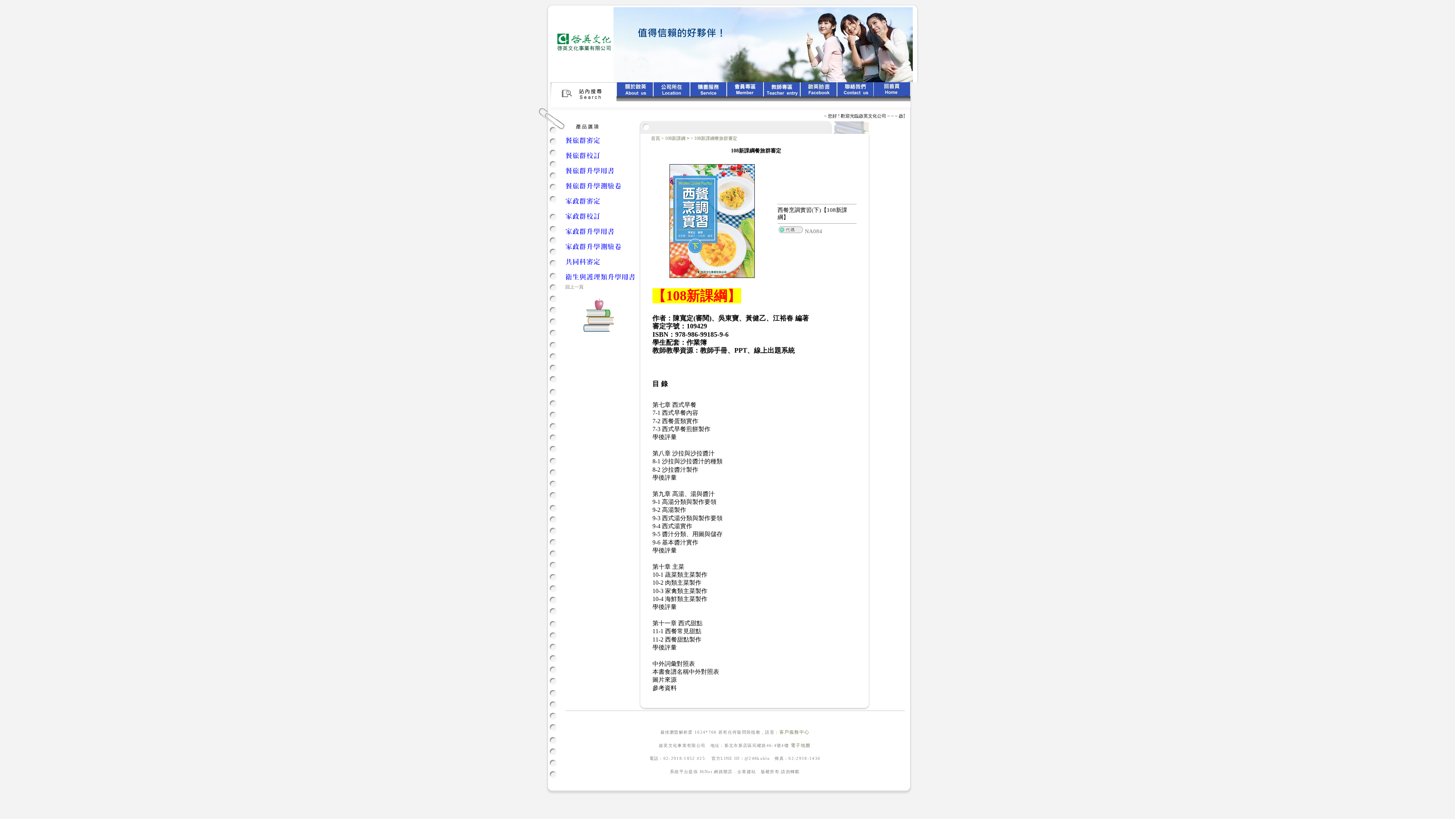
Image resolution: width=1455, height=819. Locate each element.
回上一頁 (574, 287)
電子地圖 (801, 745)
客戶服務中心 (794, 732)
